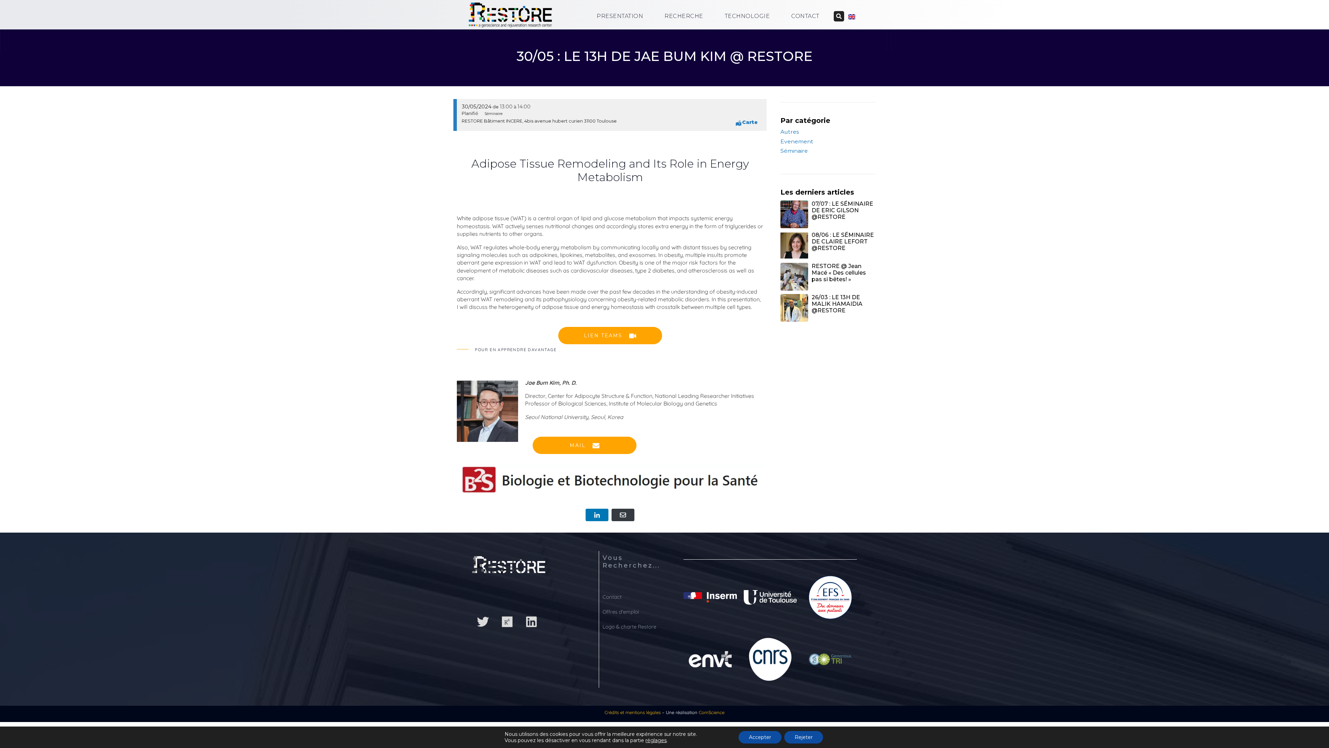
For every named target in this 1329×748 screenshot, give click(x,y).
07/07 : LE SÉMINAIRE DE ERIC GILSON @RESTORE (842, 210)
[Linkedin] (531, 622)
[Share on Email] (623, 515)
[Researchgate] (507, 622)
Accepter (760, 737)
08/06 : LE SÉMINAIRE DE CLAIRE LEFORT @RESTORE (843, 241)
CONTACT (805, 16)
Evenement (796, 141)
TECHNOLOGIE (747, 16)
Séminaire (794, 151)
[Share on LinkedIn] (597, 515)
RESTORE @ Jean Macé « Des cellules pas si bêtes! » (839, 273)
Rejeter (804, 737)
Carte (750, 122)
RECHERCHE (683, 16)
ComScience (711, 712)
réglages (656, 740)
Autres (789, 131)
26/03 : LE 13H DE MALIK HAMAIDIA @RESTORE (837, 304)
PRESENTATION (620, 16)
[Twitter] (483, 622)
